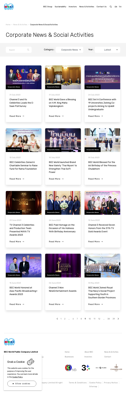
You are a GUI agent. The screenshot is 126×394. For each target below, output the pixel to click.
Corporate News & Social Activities (44, 25)
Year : (91, 49)
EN (116, 7)
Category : (49, 49)
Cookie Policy (17, 377)
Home (67, 352)
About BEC (89, 352)
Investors (88, 357)
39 (114, 319)
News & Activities (111, 352)
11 (94, 319)
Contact (107, 357)
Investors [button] (73, 7)
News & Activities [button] (86, 7)
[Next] (57, 318)
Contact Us (102, 7)
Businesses (69, 357)
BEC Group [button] (47, 7)
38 (108, 319)
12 (99, 319)
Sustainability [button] (60, 7)
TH (120, 7)
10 (90, 319)
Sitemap (93, 387)
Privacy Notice (111, 383)
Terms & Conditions (78, 383)
